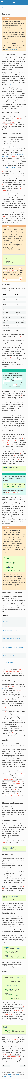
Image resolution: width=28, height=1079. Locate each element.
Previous (6, 1066)
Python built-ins (7, 621)
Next (22, 1066)
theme (17, 1074)
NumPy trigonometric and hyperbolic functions (14, 647)
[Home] (2, 8)
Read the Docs (8, 1076)
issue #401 (8, 242)
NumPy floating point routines (10, 655)
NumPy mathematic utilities (10, 630)
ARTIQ (15, 2)
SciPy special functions (8, 662)
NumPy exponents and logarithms (11, 638)
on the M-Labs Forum (11, 49)
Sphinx (9, 1074)
